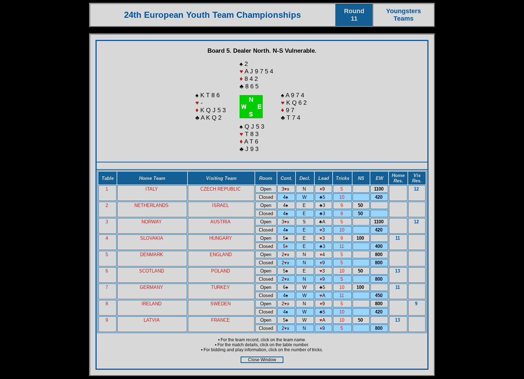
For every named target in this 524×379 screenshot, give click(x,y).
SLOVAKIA (151, 238)
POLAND (220, 271)
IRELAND (151, 303)
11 (342, 246)
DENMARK (151, 254)
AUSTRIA (220, 221)
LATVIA (152, 320)
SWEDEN (220, 303)
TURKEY (220, 287)
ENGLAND (221, 254)
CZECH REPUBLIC (220, 189)
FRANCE (220, 320)
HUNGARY (220, 238)
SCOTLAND (151, 271)
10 (342, 197)
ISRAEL (220, 205)
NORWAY (152, 221)
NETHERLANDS (151, 205)
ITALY (151, 189)
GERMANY (151, 287)
